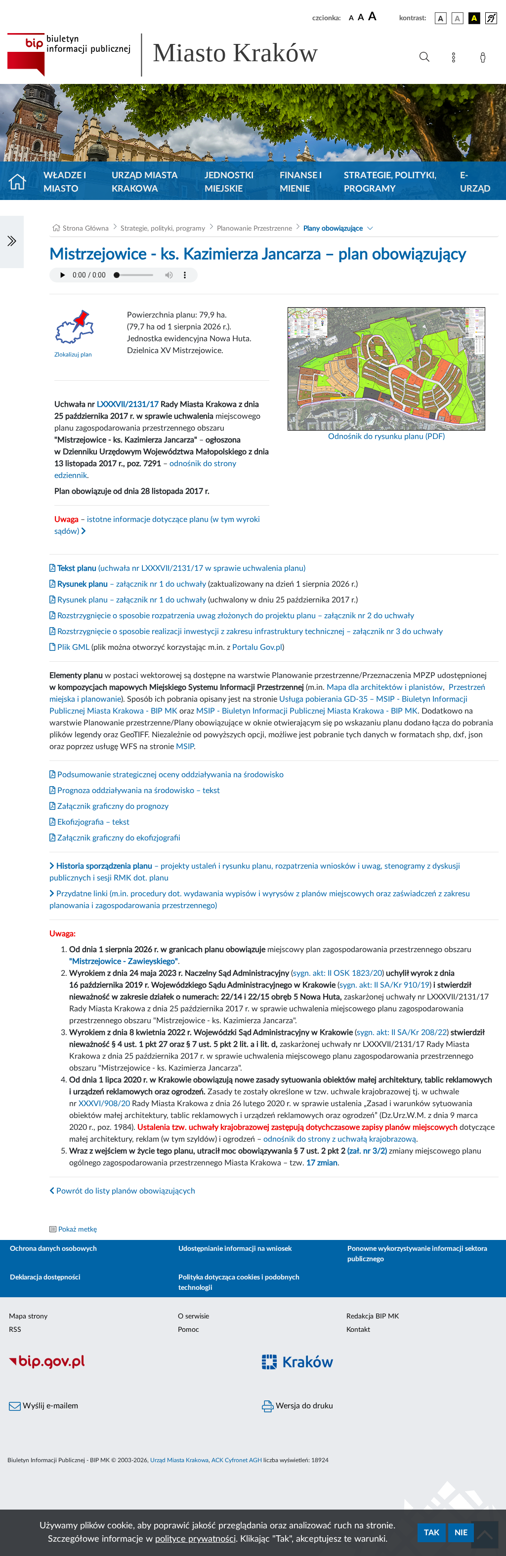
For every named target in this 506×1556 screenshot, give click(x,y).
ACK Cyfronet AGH (236, 1460)
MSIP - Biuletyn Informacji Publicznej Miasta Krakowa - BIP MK (307, 711)
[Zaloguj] (484, 59)
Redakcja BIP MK (372, 1316)
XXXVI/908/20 (104, 1104)
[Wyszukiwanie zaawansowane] (424, 57)
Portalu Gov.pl (257, 647)
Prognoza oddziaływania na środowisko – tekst (137, 791)
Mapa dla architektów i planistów (385, 687)
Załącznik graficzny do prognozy (112, 806)
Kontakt (358, 1329)
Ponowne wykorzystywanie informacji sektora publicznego (417, 1254)
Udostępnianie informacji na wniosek (235, 1248)
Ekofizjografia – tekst (92, 822)
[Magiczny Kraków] (379, 1368)
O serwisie (193, 1316)
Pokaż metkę (77, 1229)
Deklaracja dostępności (45, 1277)
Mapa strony (28, 1316)
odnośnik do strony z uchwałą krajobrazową (339, 1139)
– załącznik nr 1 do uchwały (130, 584)
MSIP (185, 747)
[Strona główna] (21, 182)
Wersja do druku (303, 1406)
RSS (15, 1329)
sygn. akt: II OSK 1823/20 (337, 973)
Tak (431, 1533)
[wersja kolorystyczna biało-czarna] (457, 18)
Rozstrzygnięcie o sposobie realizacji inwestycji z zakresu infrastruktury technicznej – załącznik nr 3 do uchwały (249, 632)
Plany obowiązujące (333, 228)
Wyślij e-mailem (49, 1406)
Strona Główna (86, 228)
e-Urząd (475, 182)
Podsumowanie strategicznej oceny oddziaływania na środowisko (169, 775)
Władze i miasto (64, 182)
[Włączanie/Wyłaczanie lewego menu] (12, 242)
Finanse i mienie (301, 182)
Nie (461, 1533)
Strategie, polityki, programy (390, 182)
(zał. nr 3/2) (367, 1151)
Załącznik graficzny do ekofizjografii (117, 838)
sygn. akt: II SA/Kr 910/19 (384, 985)
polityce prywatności (195, 1539)
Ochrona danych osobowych (53, 1248)
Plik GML (72, 647)
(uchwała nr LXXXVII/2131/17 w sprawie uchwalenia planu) (180, 568)
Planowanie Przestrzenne (254, 228)
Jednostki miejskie (229, 182)
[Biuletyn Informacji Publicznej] (126, 1367)
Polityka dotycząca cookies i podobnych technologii (238, 1282)
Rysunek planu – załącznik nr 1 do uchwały (130, 600)
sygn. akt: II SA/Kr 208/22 (402, 1033)
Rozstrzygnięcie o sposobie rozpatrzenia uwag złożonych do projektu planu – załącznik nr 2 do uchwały (234, 616)
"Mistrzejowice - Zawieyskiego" (123, 961)
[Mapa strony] (456, 59)
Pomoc (188, 1329)
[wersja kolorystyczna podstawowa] (440, 18)
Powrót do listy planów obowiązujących (124, 1191)
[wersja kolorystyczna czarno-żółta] (474, 18)
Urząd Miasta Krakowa (144, 182)
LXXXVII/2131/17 (128, 404)
